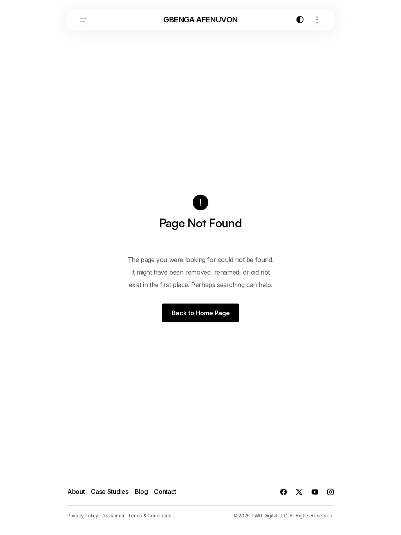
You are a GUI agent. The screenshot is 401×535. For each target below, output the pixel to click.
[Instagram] (330, 492)
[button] (83, 19)
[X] (299, 492)
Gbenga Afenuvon (200, 19)
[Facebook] (283, 492)
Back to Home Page (201, 313)
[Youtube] (315, 492)
